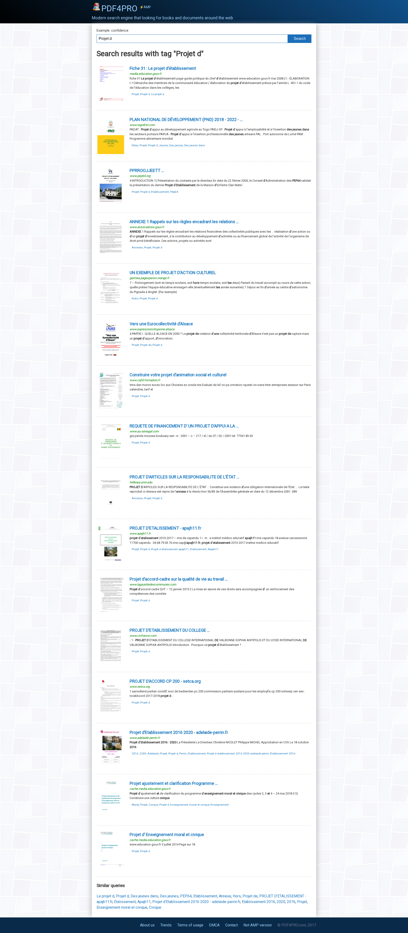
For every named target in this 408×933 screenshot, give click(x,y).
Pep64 (174, 191)
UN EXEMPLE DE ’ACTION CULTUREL (173, 272)
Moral (135, 804)
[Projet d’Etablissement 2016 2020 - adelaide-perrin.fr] (111, 766)
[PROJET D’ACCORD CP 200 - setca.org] (111, 714)
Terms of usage (190, 925)
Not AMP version (257, 925)
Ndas (135, 145)
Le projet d (157, 94)
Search (300, 39)
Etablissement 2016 (282, 753)
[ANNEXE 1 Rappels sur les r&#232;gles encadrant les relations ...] (111, 255)
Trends (166, 925)
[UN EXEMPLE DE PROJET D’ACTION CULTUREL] (111, 306)
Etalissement (198, 549)
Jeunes (163, 145)
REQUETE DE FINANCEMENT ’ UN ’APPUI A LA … (184, 425)
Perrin (183, 753)
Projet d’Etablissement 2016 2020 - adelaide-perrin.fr (196, 902)
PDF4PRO (126, 8)
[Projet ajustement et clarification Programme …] (111, 817)
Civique (153, 804)
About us (147, 925)
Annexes (137, 247)
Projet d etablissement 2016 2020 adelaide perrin (238, 753)
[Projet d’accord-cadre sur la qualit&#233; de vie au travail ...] (111, 612)
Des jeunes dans (194, 145)
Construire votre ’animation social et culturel (178, 374)
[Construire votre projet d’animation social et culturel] (111, 408)
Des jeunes (176, 145)
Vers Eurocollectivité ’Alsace (161, 323)
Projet (135, 94)
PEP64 (186, 896)
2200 (143, 753)
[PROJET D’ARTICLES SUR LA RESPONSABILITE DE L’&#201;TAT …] (111, 510)
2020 (281, 902)
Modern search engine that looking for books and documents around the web (162, 18)
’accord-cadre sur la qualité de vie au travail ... (179, 579)
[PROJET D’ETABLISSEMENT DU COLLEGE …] (111, 663)
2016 (135, 753)
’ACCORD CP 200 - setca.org (165, 681)
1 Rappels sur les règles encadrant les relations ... (184, 221)
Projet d (145, 94)
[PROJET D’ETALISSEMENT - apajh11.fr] (111, 561)
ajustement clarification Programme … (174, 783)
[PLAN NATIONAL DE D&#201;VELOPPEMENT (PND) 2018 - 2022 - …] (111, 153)
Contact (231, 925)
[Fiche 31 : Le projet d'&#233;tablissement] (111, 102)
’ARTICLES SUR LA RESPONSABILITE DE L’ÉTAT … (184, 476)
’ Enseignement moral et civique (167, 834)
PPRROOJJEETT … (147, 170)
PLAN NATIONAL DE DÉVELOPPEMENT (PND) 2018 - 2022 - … (186, 119)
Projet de (145, 345)
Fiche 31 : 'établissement (163, 68)
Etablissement (160, 191)
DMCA (214, 925)
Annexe (225, 896)
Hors (237, 896)
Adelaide (153, 753)
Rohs (135, 298)
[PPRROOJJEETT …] (111, 204)
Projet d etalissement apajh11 (170, 549)
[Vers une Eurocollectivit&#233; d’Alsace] (111, 357)
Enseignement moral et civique (189, 804)
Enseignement (220, 804)
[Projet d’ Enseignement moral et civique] (111, 868)
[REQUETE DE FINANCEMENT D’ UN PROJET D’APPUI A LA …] (111, 459)
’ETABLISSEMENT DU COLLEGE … (170, 630)
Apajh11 (213, 549)
